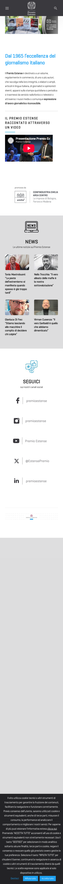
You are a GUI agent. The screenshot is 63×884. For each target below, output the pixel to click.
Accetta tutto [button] (48, 878)
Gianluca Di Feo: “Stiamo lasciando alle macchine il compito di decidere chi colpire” (16, 327)
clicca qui (52, 828)
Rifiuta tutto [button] (30, 878)
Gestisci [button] (15, 878)
